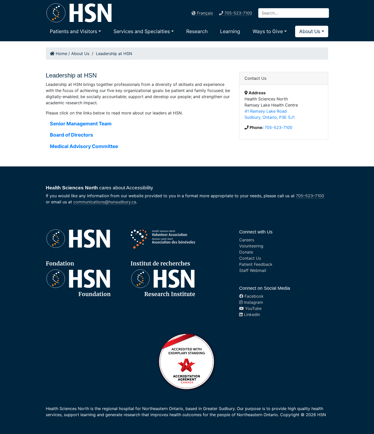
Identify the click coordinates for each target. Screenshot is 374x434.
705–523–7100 (310, 195)
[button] (75, 31)
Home (60, 53)
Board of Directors (71, 135)
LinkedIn (251, 314)
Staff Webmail (252, 270)
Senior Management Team (81, 124)
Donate (246, 252)
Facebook (253, 296)
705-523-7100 (278, 127)
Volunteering (251, 245)
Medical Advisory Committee (84, 146)
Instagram (253, 302)
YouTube (253, 308)
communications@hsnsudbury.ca (104, 201)
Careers (246, 239)
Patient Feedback (255, 264)
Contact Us (250, 258)
